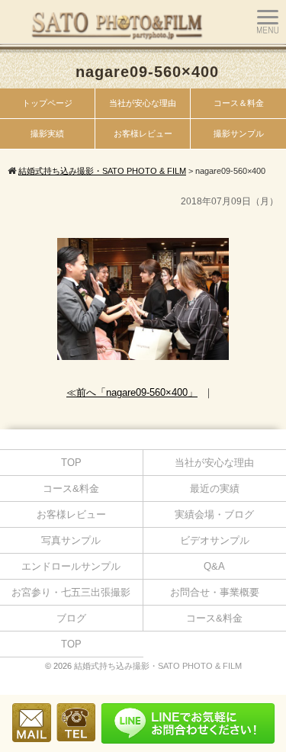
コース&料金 (71, 488)
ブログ (71, 618)
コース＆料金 (239, 103)
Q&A (214, 566)
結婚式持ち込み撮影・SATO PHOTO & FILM (158, 665)
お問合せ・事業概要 (214, 592)
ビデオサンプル (214, 540)
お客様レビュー (143, 133)
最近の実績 (214, 488)
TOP (71, 462)
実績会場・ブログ (214, 514)
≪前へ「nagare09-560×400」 (132, 392)
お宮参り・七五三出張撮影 (70, 592)
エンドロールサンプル (71, 566)
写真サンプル (71, 540)
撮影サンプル (239, 133)
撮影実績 (47, 133)
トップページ (47, 103)
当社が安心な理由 (142, 103)
